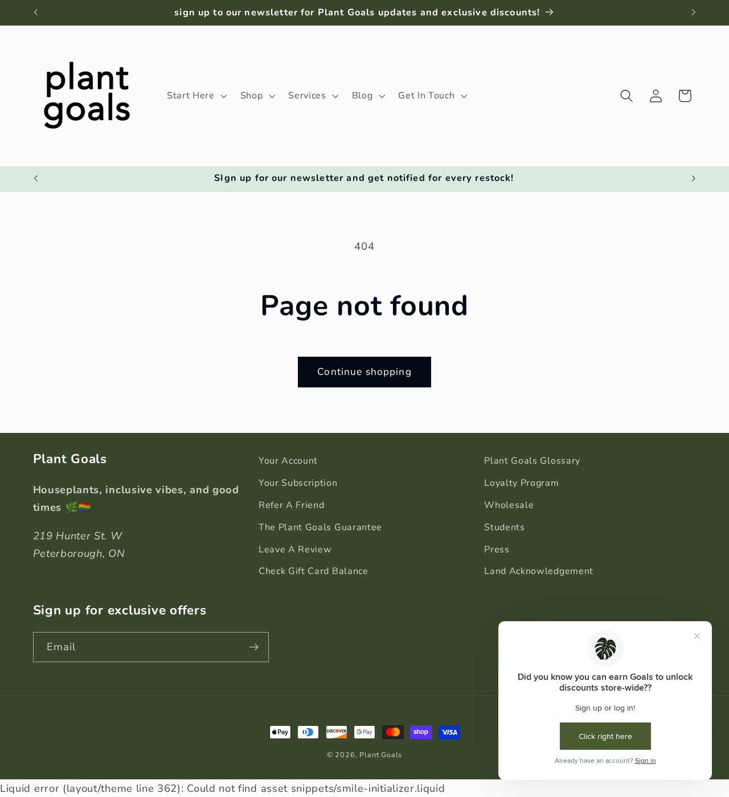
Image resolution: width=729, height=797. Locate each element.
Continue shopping (364, 371)
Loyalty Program (521, 483)
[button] (195, 95)
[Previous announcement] (35, 12)
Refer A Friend (292, 505)
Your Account (288, 461)
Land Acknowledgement (538, 571)
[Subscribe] (253, 647)
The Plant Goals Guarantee (320, 527)
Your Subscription (298, 483)
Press (496, 549)
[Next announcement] (693, 12)
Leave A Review (295, 549)
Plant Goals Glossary (532, 461)
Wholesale (509, 505)
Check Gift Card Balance (313, 571)
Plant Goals (380, 754)
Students (504, 527)
